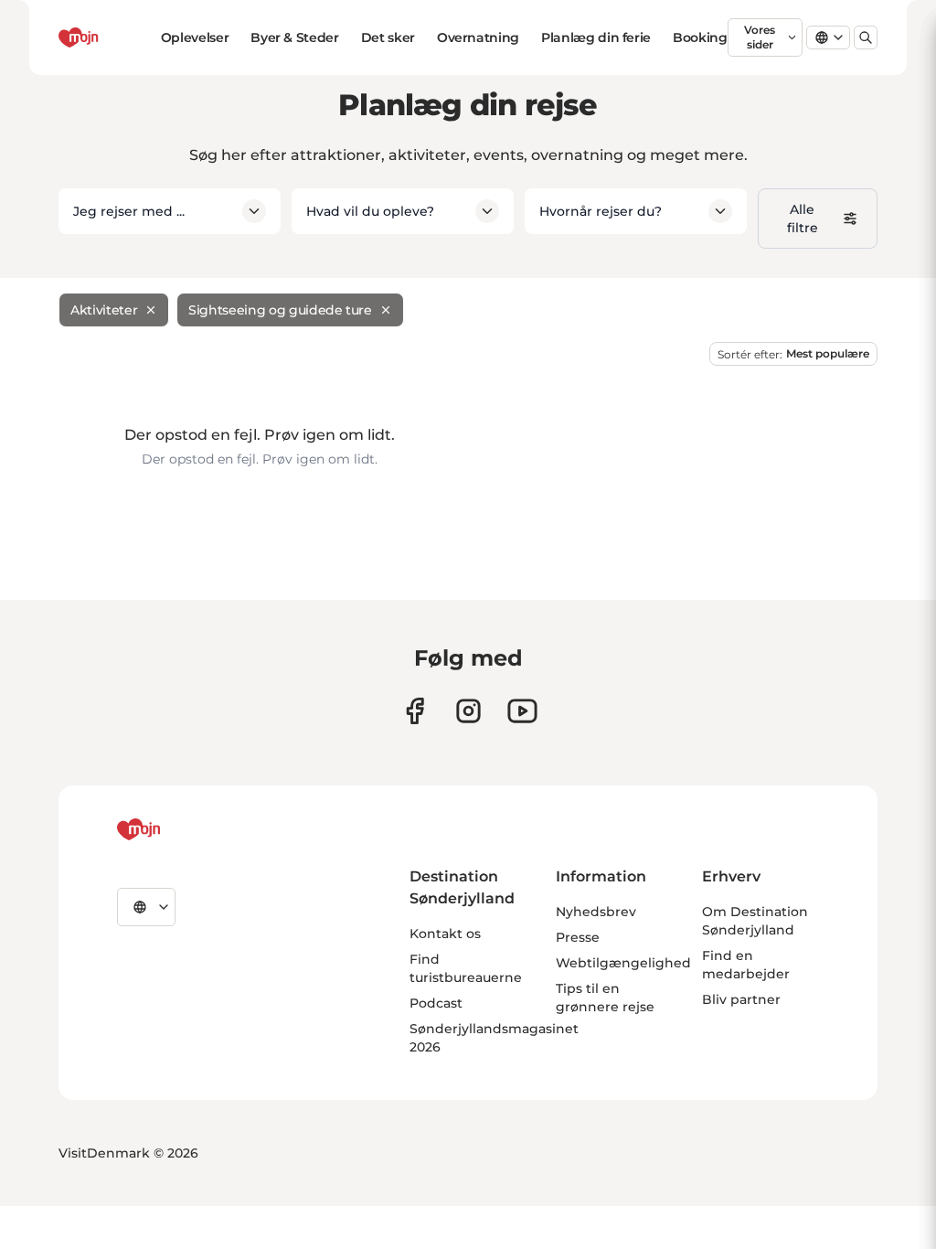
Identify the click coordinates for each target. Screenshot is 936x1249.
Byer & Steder (294, 37)
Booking (700, 37)
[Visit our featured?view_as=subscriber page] (522, 711)
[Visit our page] (468, 711)
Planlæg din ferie (596, 37)
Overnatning (478, 37)
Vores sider (759, 37)
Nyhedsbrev (596, 911)
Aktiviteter (103, 310)
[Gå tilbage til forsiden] (109, 37)
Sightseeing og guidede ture (280, 310)
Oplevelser (195, 37)
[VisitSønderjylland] (173, 829)
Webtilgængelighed (623, 963)
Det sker (388, 37)
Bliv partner (741, 999)
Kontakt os (445, 933)
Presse (578, 937)
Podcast (436, 1003)
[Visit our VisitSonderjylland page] (415, 711)
